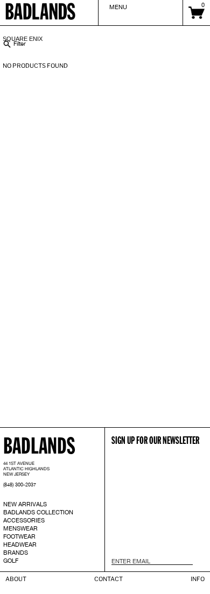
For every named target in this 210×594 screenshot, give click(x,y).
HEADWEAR (20, 544)
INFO (198, 579)
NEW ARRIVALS (25, 504)
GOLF (10, 560)
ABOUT (15, 579)
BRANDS (15, 552)
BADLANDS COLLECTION (38, 512)
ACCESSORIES (24, 520)
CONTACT (108, 579)
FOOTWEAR (19, 536)
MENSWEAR (20, 528)
